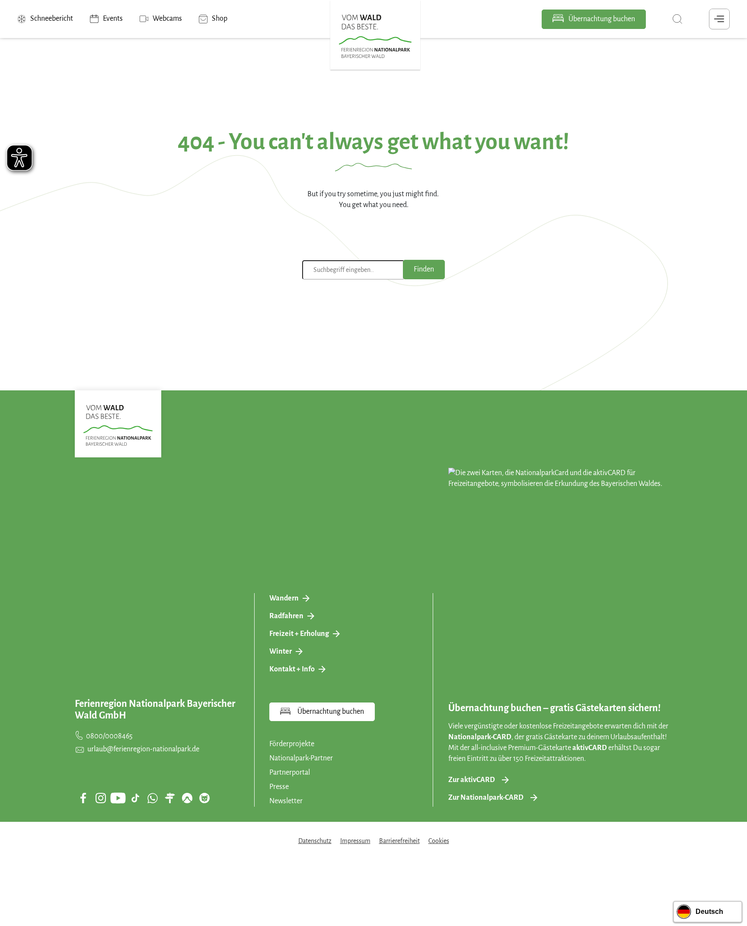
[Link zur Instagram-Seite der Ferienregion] (101, 798)
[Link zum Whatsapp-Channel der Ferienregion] (152, 798)
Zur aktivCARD (471, 780)
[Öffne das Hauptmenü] (719, 19)
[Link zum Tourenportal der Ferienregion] (170, 798)
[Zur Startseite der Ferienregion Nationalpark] (375, 36)
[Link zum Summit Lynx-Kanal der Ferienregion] (204, 798)
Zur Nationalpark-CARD (486, 797)
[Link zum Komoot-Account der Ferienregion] (187, 798)
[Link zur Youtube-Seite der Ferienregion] (118, 797)
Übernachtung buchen (601, 19)
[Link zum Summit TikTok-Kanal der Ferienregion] (135, 798)
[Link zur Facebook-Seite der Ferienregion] (83, 798)
